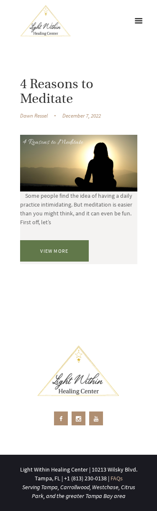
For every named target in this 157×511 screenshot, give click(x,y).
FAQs (117, 478)
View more (54, 251)
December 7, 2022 (81, 115)
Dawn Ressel (34, 115)
